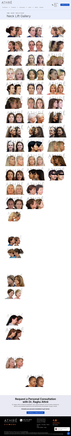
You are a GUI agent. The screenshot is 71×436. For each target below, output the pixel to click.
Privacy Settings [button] (6, 432)
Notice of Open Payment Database (43, 432)
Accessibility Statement (33, 432)
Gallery (36, 7)
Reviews (41, 7)
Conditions (13, 7)
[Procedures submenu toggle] (9, 7)
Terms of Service (17, 432)
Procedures (5, 7)
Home (8, 13)
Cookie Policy (23, 432)
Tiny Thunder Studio (25, 431)
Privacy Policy (12, 432)
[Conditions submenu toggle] (18, 7)
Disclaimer (27, 432)
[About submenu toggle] (33, 7)
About (29, 7)
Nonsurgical (22, 7)
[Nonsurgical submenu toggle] (27, 7)
